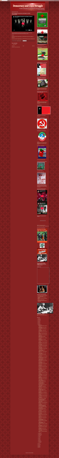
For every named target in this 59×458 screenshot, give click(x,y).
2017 (38, 320)
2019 (38, 318)
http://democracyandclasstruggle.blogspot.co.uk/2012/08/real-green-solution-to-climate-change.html (42, 103)
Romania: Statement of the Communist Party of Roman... (42, 379)
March (39, 440)
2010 (38, 445)
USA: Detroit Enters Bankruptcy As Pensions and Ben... (42, 419)
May (38, 438)
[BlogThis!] (23, 40)
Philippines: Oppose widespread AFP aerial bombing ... (42, 385)
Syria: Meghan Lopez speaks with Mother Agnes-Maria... (42, 382)
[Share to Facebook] (25, 40)
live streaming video (41, 225)
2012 (38, 443)
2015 (38, 322)
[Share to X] (24, 40)
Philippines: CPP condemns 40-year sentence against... (42, 359)
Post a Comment (14, 44)
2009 (38, 446)
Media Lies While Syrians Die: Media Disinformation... (42, 327)
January (39, 442)
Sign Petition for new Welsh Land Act (41, 159)
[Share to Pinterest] (26, 40)
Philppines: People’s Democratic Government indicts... (41, 370)
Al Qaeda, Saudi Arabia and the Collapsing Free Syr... (41, 350)
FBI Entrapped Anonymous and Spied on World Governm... (42, 357)
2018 (38, 319)
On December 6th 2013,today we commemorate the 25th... (42, 399)
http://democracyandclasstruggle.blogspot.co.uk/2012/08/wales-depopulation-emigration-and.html (42, 89)
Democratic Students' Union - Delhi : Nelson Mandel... (42, 353)
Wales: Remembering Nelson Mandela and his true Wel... (42, 407)
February (39, 441)
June (39, 437)
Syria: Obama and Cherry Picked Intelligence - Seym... (41, 389)
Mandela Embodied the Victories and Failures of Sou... (42, 401)
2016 (38, 321)
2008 (38, 447)
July (38, 436)
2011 (38, 444)
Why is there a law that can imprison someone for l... (42, 354)
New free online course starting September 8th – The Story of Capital (42, 295)
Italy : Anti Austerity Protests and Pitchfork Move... (41, 362)
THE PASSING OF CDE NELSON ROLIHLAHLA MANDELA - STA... (42, 405)
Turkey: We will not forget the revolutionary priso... (41, 383)
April (39, 439)
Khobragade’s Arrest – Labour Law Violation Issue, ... (42, 339)
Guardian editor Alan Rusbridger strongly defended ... (41, 422)
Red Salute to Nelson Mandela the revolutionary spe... (42, 408)
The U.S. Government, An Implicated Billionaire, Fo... (42, 371)
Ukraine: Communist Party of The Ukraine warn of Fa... (42, 380)
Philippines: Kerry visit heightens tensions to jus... (41, 336)
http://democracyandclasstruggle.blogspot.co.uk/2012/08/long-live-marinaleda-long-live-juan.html (42, 143)
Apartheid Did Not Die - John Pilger (42, 398)
